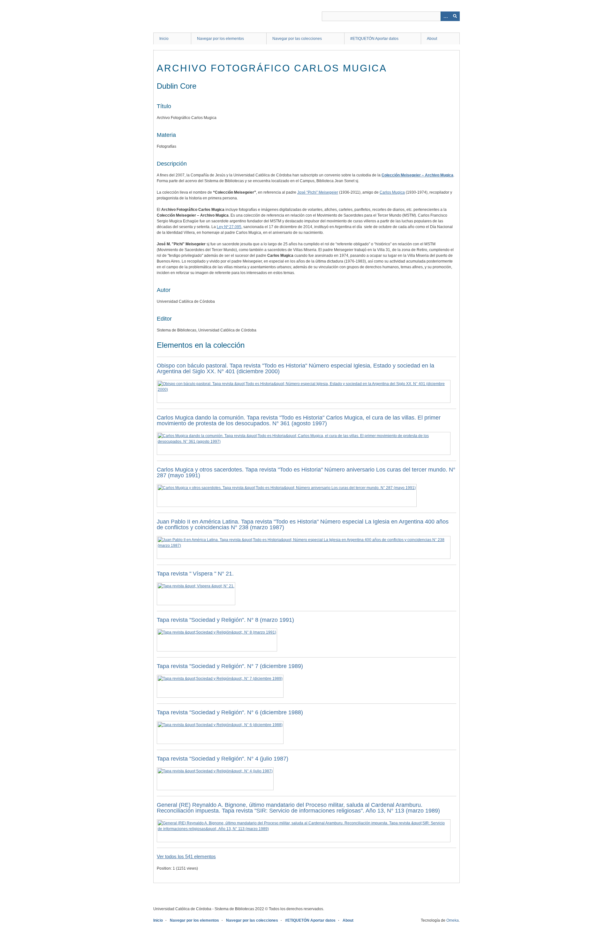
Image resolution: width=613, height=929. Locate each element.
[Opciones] (445, 16)
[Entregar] (455, 16)
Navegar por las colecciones (297, 38)
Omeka (452, 920)
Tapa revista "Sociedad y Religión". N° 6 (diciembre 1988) (230, 712)
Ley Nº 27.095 (229, 227)
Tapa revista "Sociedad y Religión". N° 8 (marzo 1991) (225, 620)
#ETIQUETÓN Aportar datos (374, 38)
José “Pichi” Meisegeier (317, 192)
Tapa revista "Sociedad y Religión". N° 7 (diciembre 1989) (230, 666)
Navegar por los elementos (220, 38)
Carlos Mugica (392, 192)
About (432, 38)
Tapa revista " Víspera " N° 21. (195, 573)
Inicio (164, 38)
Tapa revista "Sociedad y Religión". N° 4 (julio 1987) (222, 758)
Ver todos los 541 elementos (186, 856)
